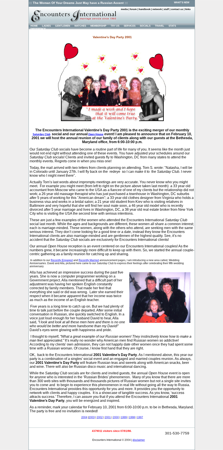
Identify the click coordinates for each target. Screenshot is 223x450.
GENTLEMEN (62, 25)
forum (133, 9)
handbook (144, 9)
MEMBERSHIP (98, 25)
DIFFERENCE (38, 28)
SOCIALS (145, 25)
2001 (108, 417)
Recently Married (89, 260)
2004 (84, 417)
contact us (177, 9)
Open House (95, 134)
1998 (132, 417)
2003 (92, 417)
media (124, 9)
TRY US (115, 25)
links (188, 9)
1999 (124, 417)
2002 (100, 417)
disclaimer (139, 439)
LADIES (46, 25)
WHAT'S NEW (181, 2)
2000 (116, 417)
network (157, 9)
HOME (34, 25)
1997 (140, 417)
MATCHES (80, 25)
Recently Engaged (62, 260)
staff (166, 9)
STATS (172, 25)
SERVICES (129, 25)
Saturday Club (41, 134)
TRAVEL (159, 25)
